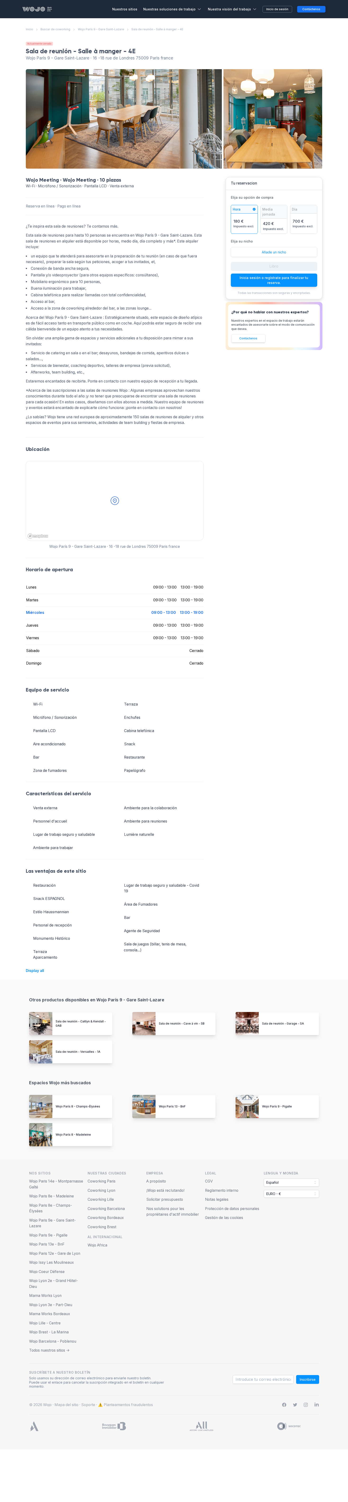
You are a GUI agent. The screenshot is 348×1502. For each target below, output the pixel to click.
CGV (209, 1181)
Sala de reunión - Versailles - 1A (78, 1051)
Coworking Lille (101, 1199)
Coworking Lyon (101, 1190)
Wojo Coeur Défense (47, 1271)
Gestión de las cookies (224, 1217)
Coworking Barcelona (106, 1208)
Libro (273, 266)
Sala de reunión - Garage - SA (283, 1023)
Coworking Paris (102, 1181)
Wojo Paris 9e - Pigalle (48, 1235)
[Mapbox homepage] (37, 536)
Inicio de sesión (277, 9)
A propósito (156, 1181)
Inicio (29, 29)
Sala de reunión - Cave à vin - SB (182, 1023)
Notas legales (216, 1199)
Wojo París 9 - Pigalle (277, 1106)
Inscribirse (308, 1379)
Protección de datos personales (232, 1208)
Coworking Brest (102, 1227)
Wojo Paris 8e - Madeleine (51, 1196)
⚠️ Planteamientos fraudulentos (125, 1405)
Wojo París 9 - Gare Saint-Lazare (101, 29)
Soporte (88, 1405)
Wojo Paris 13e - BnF (47, 1244)
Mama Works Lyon (45, 1295)
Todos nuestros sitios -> (49, 1350)
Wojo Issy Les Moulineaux (51, 1262)
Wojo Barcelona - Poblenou (52, 1341)
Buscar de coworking (55, 29)
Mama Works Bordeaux (49, 1314)
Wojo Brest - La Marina (49, 1332)
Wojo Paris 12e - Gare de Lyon (54, 1253)
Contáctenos (248, 338)
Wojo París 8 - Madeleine (73, 1134)
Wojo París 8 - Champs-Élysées (78, 1106)
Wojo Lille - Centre (45, 1323)
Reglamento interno (221, 1190)
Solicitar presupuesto (164, 1199)
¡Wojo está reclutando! (165, 1190)
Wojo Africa (97, 1245)
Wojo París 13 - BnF (172, 1106)
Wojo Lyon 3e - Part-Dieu (50, 1305)
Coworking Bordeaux (106, 1217)
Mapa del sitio (66, 1405)
